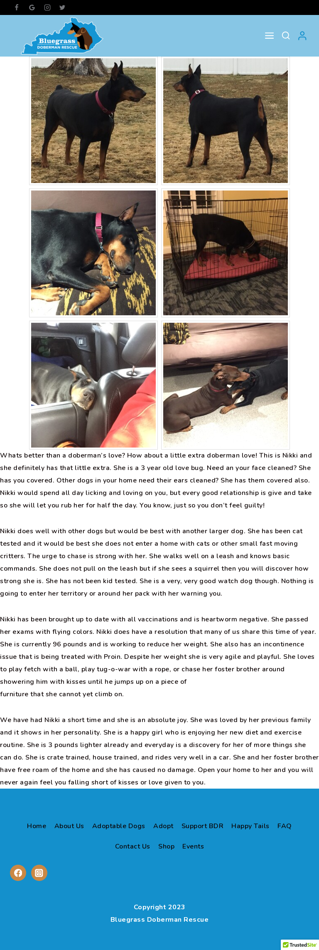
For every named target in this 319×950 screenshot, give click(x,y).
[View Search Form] (286, 35)
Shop (166, 846)
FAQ (284, 826)
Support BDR (203, 826)
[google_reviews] (32, 7)
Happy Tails (250, 826)
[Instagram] (47, 7)
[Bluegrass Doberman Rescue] (62, 36)
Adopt (163, 826)
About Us (69, 826)
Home (36, 826)
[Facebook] (16, 7)
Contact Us (132, 846)
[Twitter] (62, 7)
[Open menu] (269, 35)
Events (193, 846)
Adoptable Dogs (118, 826)
